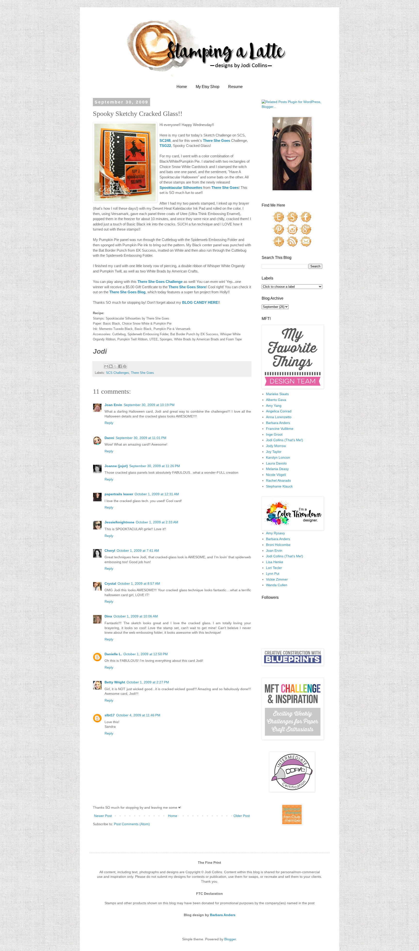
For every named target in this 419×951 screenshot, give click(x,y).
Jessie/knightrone (119, 522)
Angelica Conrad (278, 411)
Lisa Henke (274, 562)
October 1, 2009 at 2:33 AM (157, 522)
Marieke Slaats (277, 394)
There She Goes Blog (127, 292)
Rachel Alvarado (278, 480)
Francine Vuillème (279, 429)
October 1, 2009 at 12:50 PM (145, 654)
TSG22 (165, 146)
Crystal (110, 583)
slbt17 (110, 715)
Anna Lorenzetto (278, 417)
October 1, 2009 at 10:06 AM (135, 616)
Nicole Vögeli (276, 475)
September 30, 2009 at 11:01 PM (141, 438)
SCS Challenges (117, 373)
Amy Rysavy (275, 533)
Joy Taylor (274, 452)
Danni (109, 438)
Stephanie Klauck (279, 486)
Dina (108, 616)
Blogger (230, 939)
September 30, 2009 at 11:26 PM (154, 466)
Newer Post (103, 816)
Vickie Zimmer (277, 579)
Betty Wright (115, 682)
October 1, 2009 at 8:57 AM (139, 583)
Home (182, 87)
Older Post (242, 816)
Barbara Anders (278, 423)
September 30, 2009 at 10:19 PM (149, 405)
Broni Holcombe (278, 545)
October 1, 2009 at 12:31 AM (157, 494)
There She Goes (216, 140)
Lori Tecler (274, 568)
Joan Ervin (113, 405)
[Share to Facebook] (120, 366)
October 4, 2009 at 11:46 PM (138, 715)
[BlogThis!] (110, 366)
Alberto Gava (276, 400)
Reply (109, 423)
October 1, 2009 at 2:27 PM (148, 682)
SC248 (165, 140)
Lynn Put (272, 573)
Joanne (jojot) (116, 466)
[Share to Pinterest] (124, 366)
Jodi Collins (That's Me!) (284, 440)
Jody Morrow (276, 446)
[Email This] (106, 366)
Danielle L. (113, 654)
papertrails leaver (119, 494)
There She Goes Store (187, 287)
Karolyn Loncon (278, 457)
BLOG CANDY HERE (200, 302)
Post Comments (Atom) (132, 824)
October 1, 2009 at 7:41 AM (138, 550)
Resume (235, 87)
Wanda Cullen (276, 585)
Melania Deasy (277, 469)
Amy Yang (274, 406)
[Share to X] (115, 366)
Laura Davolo (276, 463)
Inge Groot (274, 434)
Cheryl (110, 550)
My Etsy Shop (207, 87)
